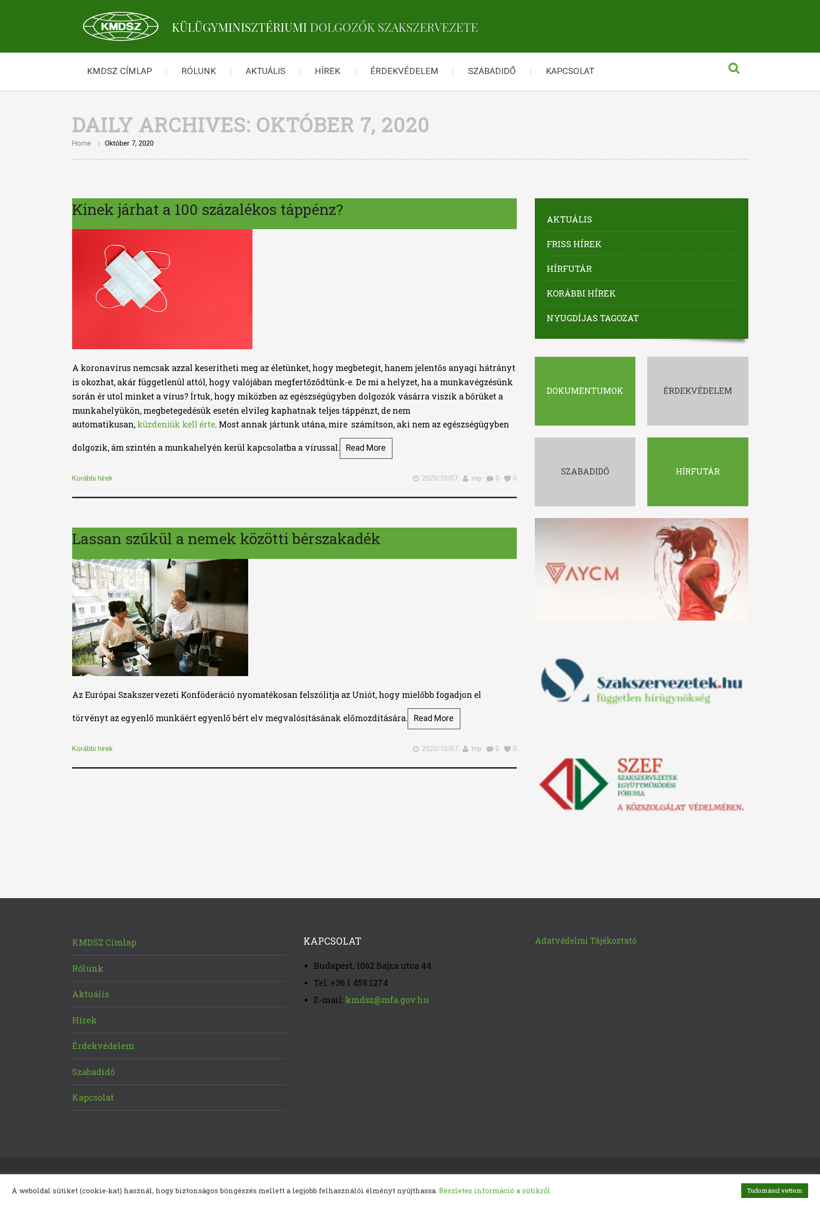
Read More (366, 448)
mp (477, 478)
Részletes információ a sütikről (494, 1190)
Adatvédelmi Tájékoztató (586, 940)
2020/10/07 (440, 478)
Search (734, 71)
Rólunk (198, 71)
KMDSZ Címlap (119, 71)
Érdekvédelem (404, 71)
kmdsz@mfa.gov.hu (387, 999)
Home (81, 143)
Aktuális (265, 71)
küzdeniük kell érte (176, 424)
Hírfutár (569, 268)
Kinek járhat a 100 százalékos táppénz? (207, 209)
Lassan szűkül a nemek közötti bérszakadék (226, 538)
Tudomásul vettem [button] (774, 1190)
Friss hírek (574, 244)
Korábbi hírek (92, 478)
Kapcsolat (570, 71)
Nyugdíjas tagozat (593, 318)
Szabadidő (492, 71)
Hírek (327, 71)
